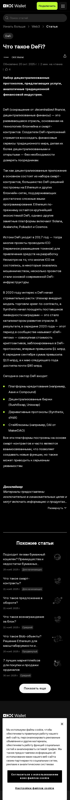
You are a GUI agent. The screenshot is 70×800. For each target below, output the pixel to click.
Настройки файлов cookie (34, 788)
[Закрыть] (62, 724)
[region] (35, 759)
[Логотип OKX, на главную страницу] (14, 5)
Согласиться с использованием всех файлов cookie (34, 776)
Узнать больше (14, 26)
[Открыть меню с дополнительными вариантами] (63, 5)
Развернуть (55, 508)
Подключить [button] (47, 5)
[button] (7, 18)
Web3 (36, 26)
